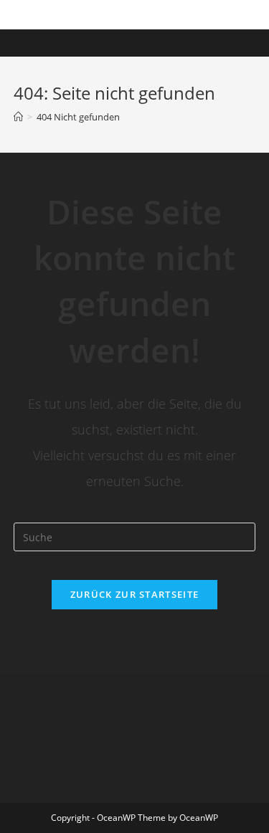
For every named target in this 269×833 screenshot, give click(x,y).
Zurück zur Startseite (134, 594)
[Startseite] (18, 116)
